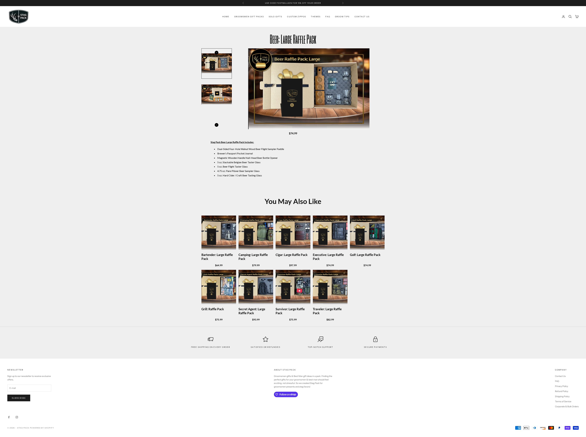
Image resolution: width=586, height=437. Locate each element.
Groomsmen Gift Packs (249, 16)
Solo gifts (275, 16)
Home (225, 16)
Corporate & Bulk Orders (567, 406)
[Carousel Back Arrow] (216, 52)
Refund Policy (561, 391)
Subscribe (19, 398)
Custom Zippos (296, 16)
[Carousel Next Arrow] (216, 125)
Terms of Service (563, 401)
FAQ (327, 16)
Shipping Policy (562, 396)
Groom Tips (342, 16)
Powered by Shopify (42, 428)
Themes (315, 16)
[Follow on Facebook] (8, 417)
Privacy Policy (561, 386)
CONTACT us (362, 16)
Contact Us (560, 376)
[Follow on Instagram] (16, 417)
